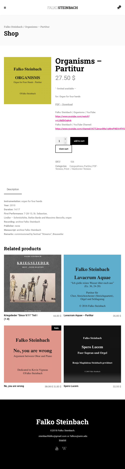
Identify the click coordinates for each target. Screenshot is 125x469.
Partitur (87, 166)
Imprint (62, 440)
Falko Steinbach (13, 26)
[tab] (13, 189)
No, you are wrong (14, 386)
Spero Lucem (71, 386)
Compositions (76, 166)
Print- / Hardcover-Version (77, 168)
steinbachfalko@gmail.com (53, 436)
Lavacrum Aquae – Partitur (78, 315)
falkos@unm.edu (78, 436)
